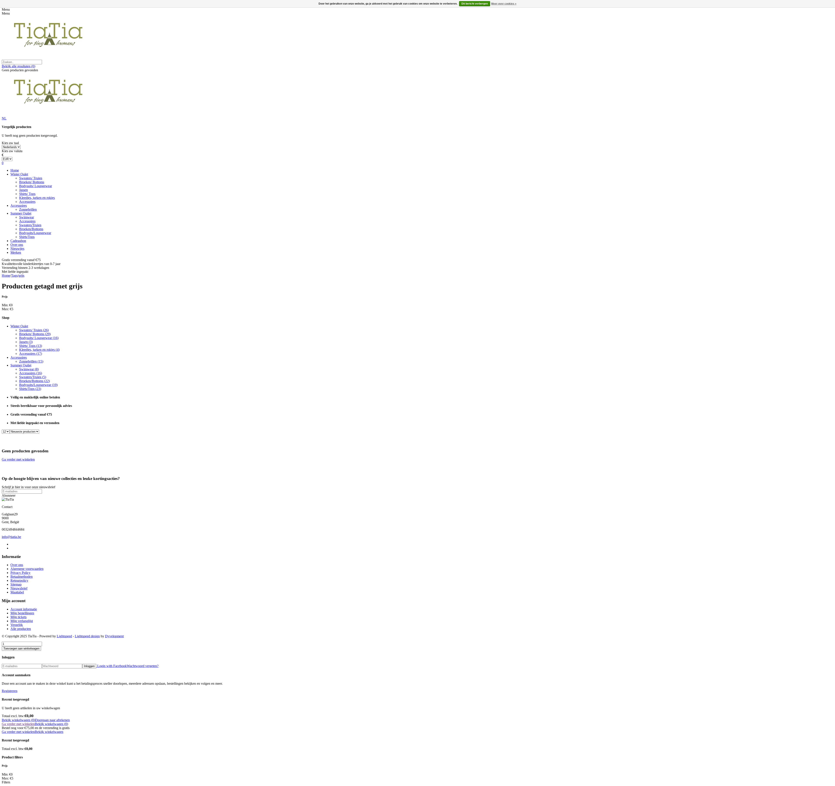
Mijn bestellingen (22, 613)
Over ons (16, 244)
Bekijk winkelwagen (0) (18, 720)
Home (14, 170)
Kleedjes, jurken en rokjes (37, 198)
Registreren (9, 691)
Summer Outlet (20, 213)
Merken (15, 252)
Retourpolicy (19, 580)
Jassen (23, 190)
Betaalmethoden (21, 576)
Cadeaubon (18, 241)
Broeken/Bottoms (31, 229)
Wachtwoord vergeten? (143, 666)
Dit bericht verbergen (474, 3)
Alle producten (20, 629)
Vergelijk (16, 625)
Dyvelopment (114, 636)
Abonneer (8, 495)
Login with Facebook (111, 666)
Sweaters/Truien (30, 225)
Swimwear (26, 217)
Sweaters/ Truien (30, 178)
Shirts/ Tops (27, 194)
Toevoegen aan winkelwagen (21, 648)
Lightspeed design (87, 636)
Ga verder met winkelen (18, 459)
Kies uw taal (10, 143)
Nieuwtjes (17, 248)
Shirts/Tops (27, 237)
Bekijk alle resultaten (18, 66)
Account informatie (23, 609)
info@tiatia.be (11, 537)
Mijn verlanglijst (21, 621)
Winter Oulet (19, 174)
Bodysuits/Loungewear (35, 233)
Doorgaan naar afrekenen (52, 720)
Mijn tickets (18, 617)
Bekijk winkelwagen (49, 732)
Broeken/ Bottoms (31, 182)
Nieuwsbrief (18, 588)
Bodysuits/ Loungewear (35, 186)
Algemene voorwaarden (26, 569)
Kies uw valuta (12, 151)
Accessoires (27, 201)
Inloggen (89, 666)
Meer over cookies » (503, 3)
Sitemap (16, 584)
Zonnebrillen (28, 209)
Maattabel (17, 592)
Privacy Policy (20, 573)
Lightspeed (64, 636)
